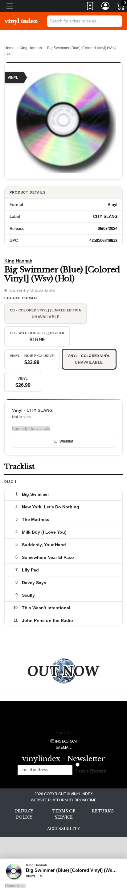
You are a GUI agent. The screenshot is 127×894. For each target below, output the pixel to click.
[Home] (21, 21)
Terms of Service (63, 814)
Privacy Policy (24, 814)
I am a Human (91, 771)
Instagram (65, 741)
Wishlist (66, 441)
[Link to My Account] (105, 7)
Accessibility (63, 828)
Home (9, 48)
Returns (103, 811)
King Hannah (31, 48)
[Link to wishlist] (90, 7)
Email (65, 747)
